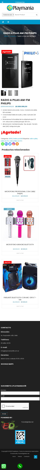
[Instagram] (13, 144)
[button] (36, 53)
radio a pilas (33, 139)
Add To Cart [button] (20, 253)
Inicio (14, 456)
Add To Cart (20, 200)
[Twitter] (10, 144)
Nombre (3, 390)
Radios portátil (18, 139)
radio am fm (5, 141)
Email (2, 396)
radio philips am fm (16, 141)
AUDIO (11, 139)
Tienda (20, 456)
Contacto (26, 456)
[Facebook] (6, 144)
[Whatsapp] (2, 144)
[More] (17, 144)
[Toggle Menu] (2, 1)
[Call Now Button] (20, 466)
